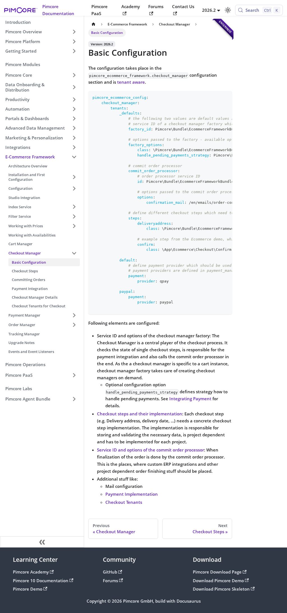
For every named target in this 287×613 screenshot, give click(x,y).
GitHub (110, 572)
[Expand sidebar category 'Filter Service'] (74, 216)
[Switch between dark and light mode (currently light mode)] (227, 10)
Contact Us (183, 6)
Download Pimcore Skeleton (221, 589)
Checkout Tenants (123, 502)
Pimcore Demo (27, 589)
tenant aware (131, 82)
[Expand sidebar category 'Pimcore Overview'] (74, 32)
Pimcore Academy (31, 572)
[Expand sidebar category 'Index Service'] (74, 207)
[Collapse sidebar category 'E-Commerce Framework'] (74, 157)
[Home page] (93, 24)
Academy (130, 6)
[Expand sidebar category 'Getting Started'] (74, 51)
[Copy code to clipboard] (225, 97)
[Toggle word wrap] (215, 97)
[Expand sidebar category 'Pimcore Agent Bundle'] (74, 399)
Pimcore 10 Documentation (40, 580)
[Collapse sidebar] (42, 542)
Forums (155, 6)
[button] (41, 75)
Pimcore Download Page (217, 572)
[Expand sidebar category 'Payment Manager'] (74, 315)
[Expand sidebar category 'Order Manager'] (74, 324)
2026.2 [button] (209, 10)
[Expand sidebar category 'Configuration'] (74, 188)
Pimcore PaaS (99, 10)
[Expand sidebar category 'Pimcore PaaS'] (74, 375)
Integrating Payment (190, 398)
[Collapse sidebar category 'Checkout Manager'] (74, 253)
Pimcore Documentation (58, 10)
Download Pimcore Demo (218, 580)
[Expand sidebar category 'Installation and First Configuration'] (74, 177)
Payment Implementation (131, 494)
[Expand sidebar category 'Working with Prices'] (74, 226)
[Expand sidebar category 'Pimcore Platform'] (74, 41)
